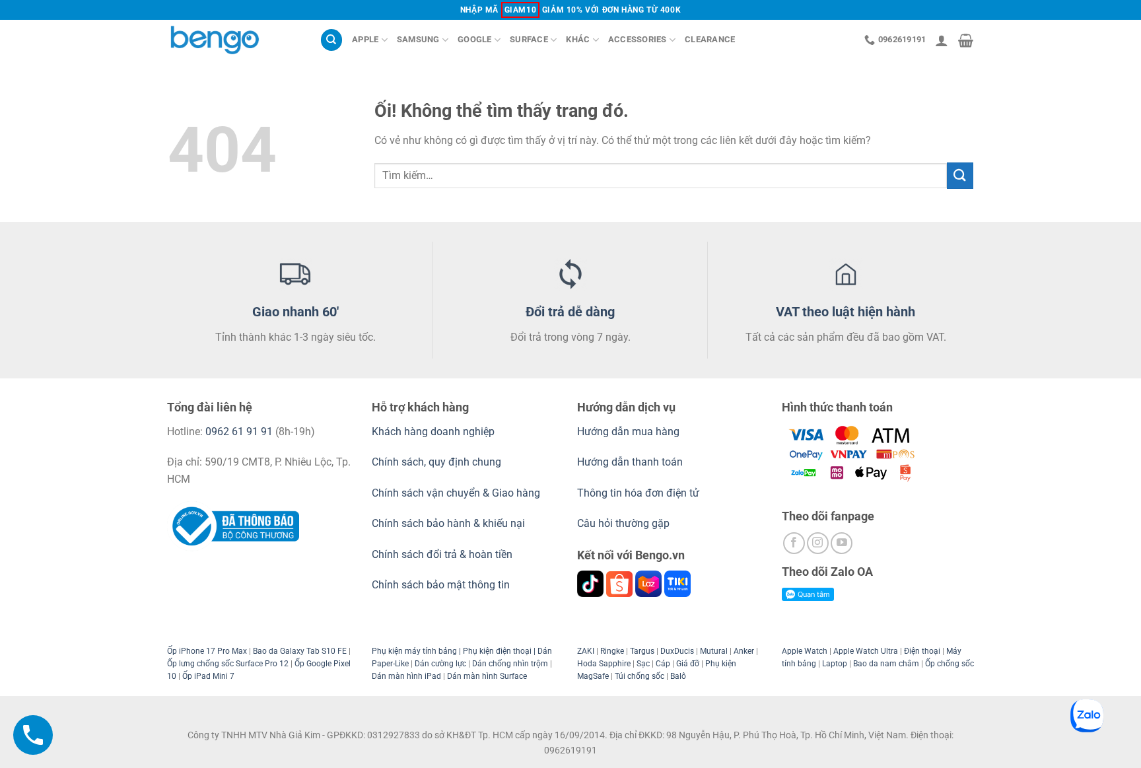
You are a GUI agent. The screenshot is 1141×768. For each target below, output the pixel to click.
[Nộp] (960, 175)
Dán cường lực (440, 663)
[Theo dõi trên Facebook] (794, 543)
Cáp (663, 663)
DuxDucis (677, 651)
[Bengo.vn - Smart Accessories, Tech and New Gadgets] (234, 40)
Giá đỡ (687, 663)
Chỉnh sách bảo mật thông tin (441, 584)
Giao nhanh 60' (295, 312)
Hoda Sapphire (604, 663)
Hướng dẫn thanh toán (630, 462)
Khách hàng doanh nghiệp (433, 431)
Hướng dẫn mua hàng (629, 431)
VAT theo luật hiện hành (845, 312)
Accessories (637, 39)
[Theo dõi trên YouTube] (841, 543)
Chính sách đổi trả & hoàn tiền (442, 554)
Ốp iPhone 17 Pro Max (207, 651)
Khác (578, 39)
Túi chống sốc (639, 676)
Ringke (612, 651)
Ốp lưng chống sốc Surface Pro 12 (228, 663)
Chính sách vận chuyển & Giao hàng (456, 493)
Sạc (643, 663)
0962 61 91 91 (239, 431)
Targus (642, 651)
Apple (365, 39)
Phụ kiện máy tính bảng (414, 651)
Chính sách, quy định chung (436, 462)
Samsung (418, 39)
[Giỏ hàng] (965, 40)
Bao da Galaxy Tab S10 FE (300, 651)
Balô (678, 676)
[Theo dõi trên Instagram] (818, 543)
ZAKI (585, 651)
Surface (529, 39)
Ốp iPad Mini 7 (208, 676)
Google (475, 39)
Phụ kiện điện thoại (496, 651)
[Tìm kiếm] (331, 40)
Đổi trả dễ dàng (570, 312)
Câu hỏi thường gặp (623, 523)
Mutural (714, 651)
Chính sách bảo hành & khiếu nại (448, 523)
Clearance (710, 39)
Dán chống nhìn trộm (510, 663)
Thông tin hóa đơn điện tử (638, 493)
